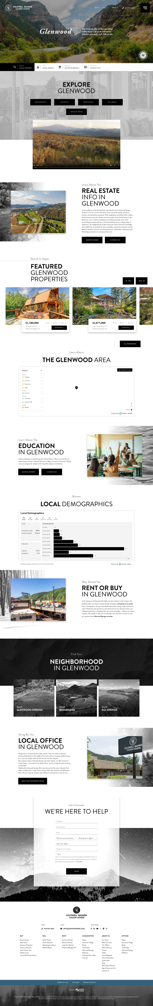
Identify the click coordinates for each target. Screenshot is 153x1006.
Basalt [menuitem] (84, 945)
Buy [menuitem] (96, 8)
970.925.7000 (130, 8)
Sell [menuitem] (105, 8)
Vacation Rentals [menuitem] (67, 942)
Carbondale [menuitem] (85, 947)
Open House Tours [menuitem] (26, 950)
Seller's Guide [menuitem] (47, 940)
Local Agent (47, 67)
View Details (59, 328)
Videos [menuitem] (104, 953)
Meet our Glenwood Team (33, 781)
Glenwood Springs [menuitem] (87, 950)
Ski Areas (112, 102)
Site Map (75, 982)
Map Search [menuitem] (23, 942)
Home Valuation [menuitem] (48, 942)
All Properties (130, 344)
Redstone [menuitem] (85, 953)
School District (28, 472)
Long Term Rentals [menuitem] (68, 945)
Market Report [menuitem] (47, 947)
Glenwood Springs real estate (103, 616)
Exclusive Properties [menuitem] (26, 945)
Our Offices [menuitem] (105, 945)
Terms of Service (80, 876)
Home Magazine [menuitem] (107, 955)
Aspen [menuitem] (84, 940)
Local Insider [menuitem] (106, 960)
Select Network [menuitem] (107, 947)
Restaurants (41, 102)
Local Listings (25, 67)
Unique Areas (76, 112)
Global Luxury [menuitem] (24, 953)
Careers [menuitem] (104, 950)
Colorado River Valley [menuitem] (89, 955)
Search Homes (92, 240)
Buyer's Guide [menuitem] (24, 940)
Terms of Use (62, 982)
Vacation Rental (71, 67)
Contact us (115, 240)
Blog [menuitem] (103, 963)
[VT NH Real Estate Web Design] (76, 990)
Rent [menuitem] (114, 8)
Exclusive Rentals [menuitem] (67, 940)
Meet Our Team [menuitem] (107, 942)
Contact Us (94, 67)
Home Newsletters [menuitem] (108, 958)
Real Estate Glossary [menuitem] (108, 965)
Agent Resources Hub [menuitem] (109, 968)
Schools (65, 102)
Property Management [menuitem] (69, 947)
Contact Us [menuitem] (105, 970)
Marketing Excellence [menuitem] (49, 945)
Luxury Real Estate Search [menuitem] (28, 955)
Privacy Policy (79, 861)
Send (76, 871)
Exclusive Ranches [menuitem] (25, 947)
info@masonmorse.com (74, 929)
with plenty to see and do (125, 604)
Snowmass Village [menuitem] (87, 942)
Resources (88, 102)
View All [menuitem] (84, 958)
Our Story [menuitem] (105, 940)
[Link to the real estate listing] (37, 306)
